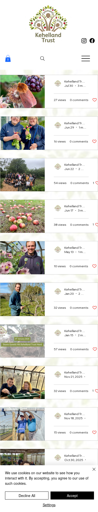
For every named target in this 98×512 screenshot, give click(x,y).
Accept (72, 495)
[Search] (42, 58)
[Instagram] (84, 40)
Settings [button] (49, 504)
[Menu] (85, 58)
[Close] (91, 472)
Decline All (27, 495)
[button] (8, 58)
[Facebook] (92, 40)
